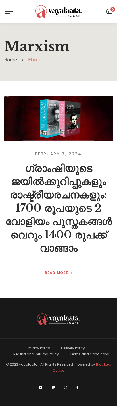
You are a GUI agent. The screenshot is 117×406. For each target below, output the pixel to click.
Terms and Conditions (89, 354)
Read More (57, 273)
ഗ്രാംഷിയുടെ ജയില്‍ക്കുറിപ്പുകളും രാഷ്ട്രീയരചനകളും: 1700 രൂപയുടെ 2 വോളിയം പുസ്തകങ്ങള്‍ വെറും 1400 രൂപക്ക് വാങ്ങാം (58, 208)
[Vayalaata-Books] (58, 11)
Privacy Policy (38, 348)
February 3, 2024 (58, 154)
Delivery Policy (73, 348)
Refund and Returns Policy (36, 354)
